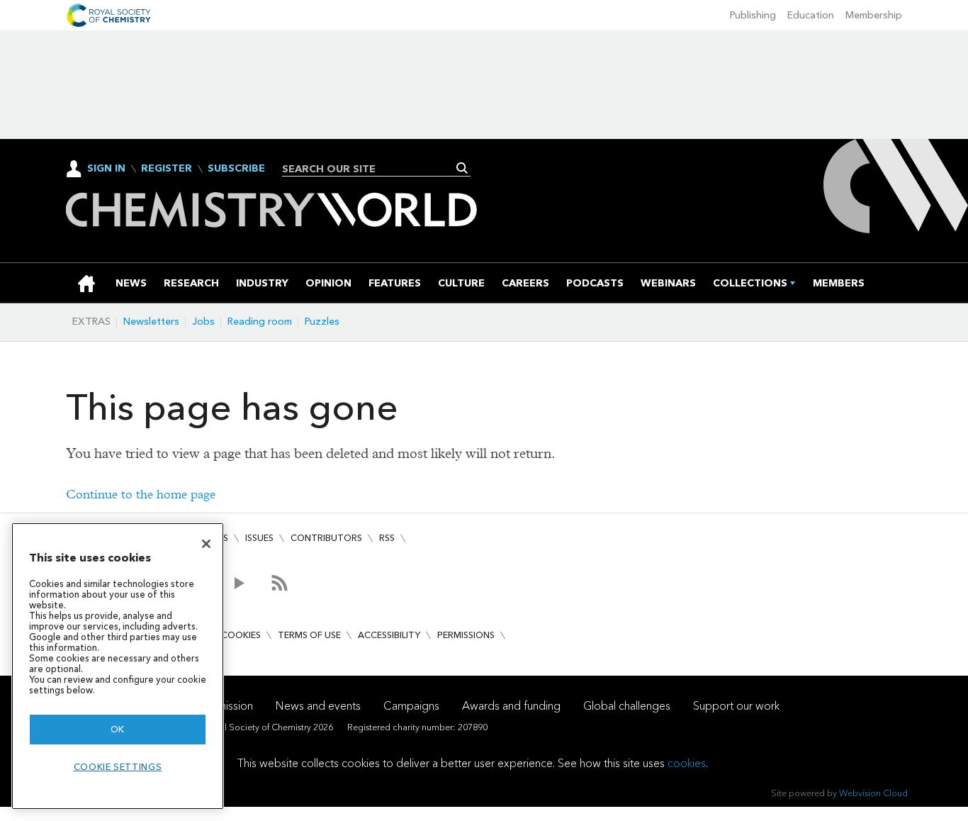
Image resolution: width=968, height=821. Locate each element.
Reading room (259, 321)
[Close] (206, 543)
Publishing (753, 15)
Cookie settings (118, 766)
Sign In (106, 168)
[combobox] (371, 169)
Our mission (224, 706)
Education (810, 15)
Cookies (241, 635)
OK (118, 729)
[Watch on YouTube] (239, 583)
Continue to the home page (140, 494)
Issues (259, 537)
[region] (117, 666)
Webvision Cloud (873, 793)
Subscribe (236, 168)
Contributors (326, 537)
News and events (318, 706)
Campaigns (411, 706)
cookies (687, 763)
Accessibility (389, 635)
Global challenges (626, 706)
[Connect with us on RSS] (279, 583)
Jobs (203, 321)
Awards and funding (511, 706)
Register (166, 168)
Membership (873, 15)
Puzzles (322, 321)
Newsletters (151, 321)
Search (462, 168)
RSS (387, 537)
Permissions (466, 635)
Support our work (736, 706)
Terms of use (309, 635)
